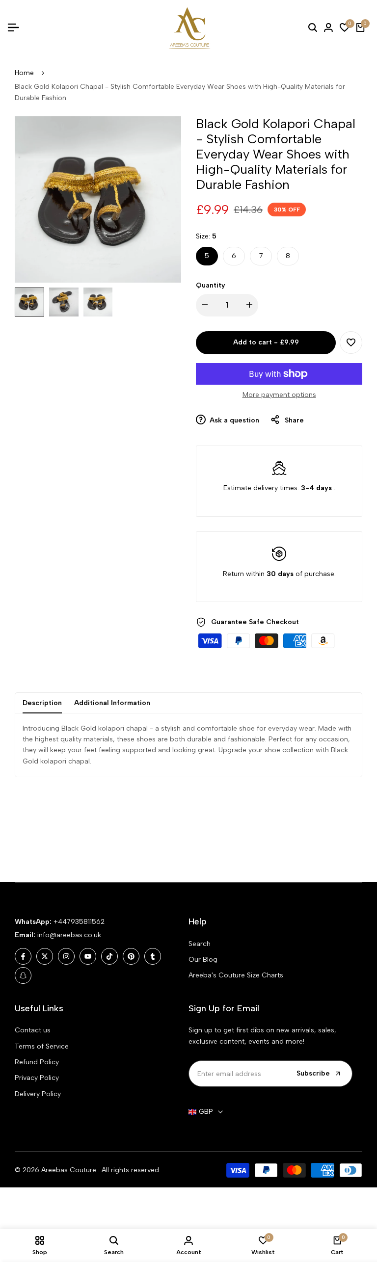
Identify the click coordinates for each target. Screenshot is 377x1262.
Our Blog (202, 959)
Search (199, 944)
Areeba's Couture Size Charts (235, 975)
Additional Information (112, 703)
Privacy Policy (37, 1078)
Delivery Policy (38, 1094)
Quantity (210, 285)
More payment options (279, 395)
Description (42, 703)
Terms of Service (42, 1046)
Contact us (33, 1030)
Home (24, 73)
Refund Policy (37, 1062)
